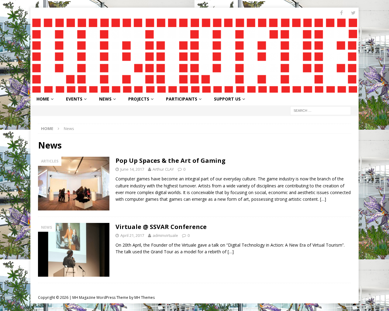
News (105, 99)
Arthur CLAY (163, 169)
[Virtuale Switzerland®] (194, 89)
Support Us (227, 99)
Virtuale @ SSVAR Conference (161, 227)
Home (42, 99)
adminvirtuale (165, 235)
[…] (323, 199)
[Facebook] (341, 13)
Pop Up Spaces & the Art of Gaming (170, 160)
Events (74, 99)
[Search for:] (320, 110)
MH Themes (144, 297)
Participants (181, 99)
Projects (138, 99)
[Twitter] (353, 13)
